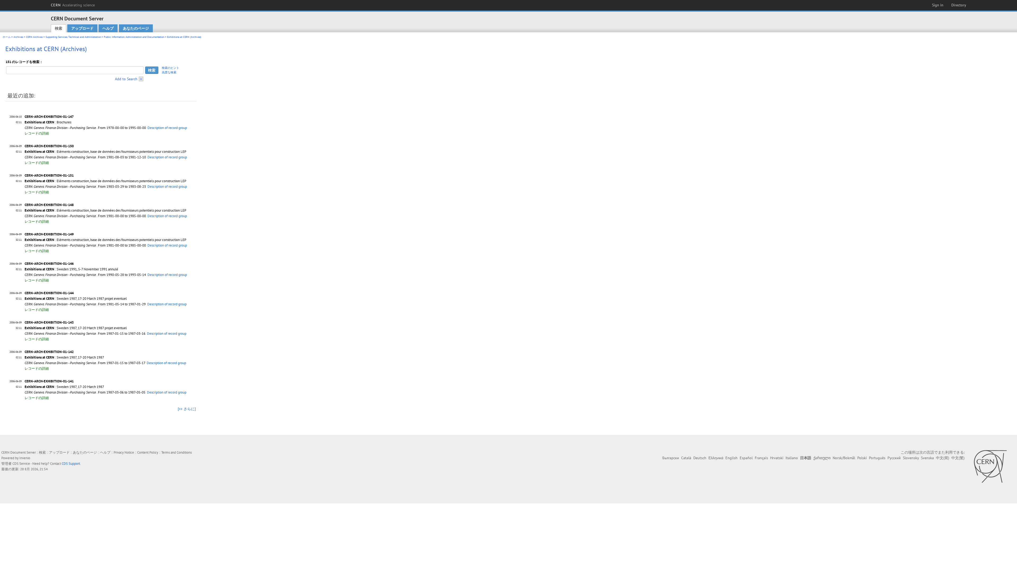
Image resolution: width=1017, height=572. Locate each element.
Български (670, 457)
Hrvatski (776, 457)
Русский (894, 457)
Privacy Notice (124, 452)
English (731, 457)
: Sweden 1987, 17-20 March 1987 (64, 357)
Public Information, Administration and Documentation (134, 37)
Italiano (792, 457)
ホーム (7, 37)
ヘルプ (108, 28)
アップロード (82, 28)
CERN (73, 5)
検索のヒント (170, 68)
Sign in (937, 5)
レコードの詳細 (37, 133)
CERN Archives (34, 37)
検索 (58, 28)
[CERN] (990, 466)
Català (686, 457)
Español (746, 457)
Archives (18, 37)
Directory (958, 5)
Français (761, 457)
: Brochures (48, 122)
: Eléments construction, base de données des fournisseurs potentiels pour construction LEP (105, 151)
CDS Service (21, 463)
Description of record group (167, 128)
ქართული (822, 457)
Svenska (927, 457)
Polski (862, 457)
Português (877, 457)
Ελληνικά (715, 457)
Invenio (24, 458)
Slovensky (911, 457)
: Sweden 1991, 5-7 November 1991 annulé (71, 269)
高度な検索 (169, 72)
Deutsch (699, 457)
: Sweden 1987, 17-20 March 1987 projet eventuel (76, 298)
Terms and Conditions (176, 452)
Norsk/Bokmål (844, 457)
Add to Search (126, 79)
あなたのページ (136, 28)
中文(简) (942, 457)
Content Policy (147, 452)
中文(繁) (958, 457)
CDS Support (71, 463)
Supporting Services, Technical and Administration (73, 37)
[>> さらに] (187, 408)
